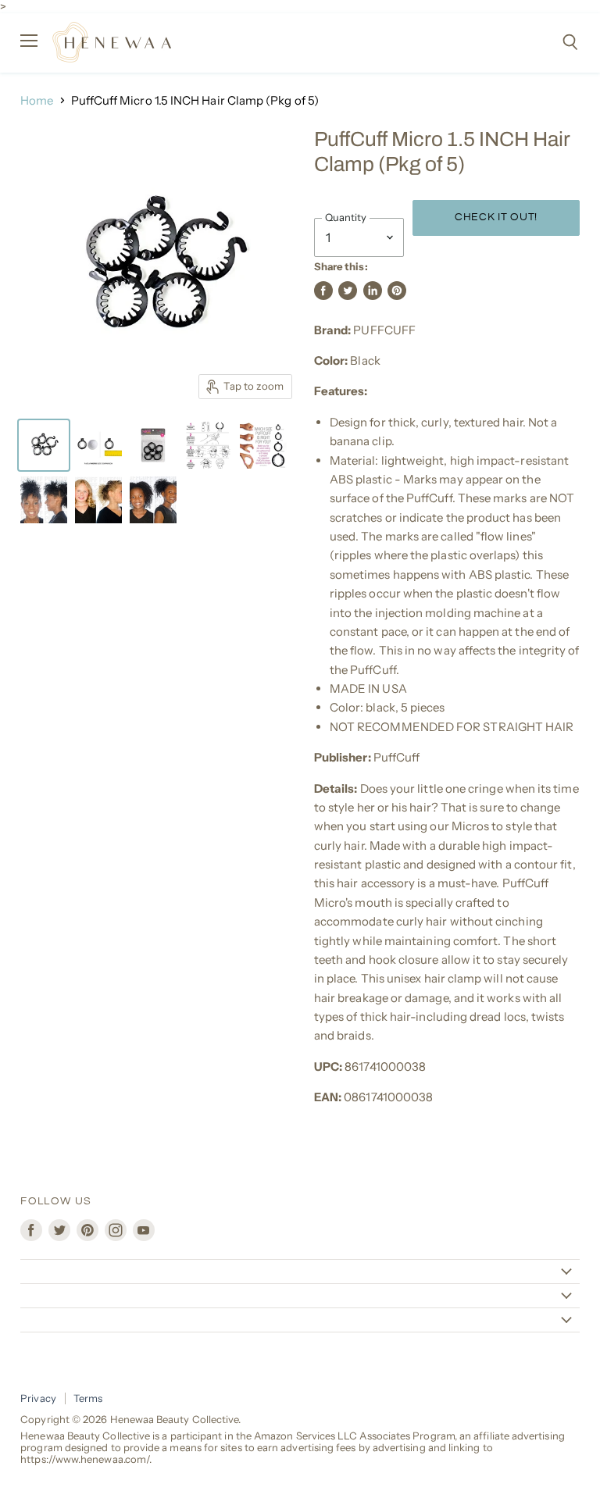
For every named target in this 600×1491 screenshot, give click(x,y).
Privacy (38, 1398)
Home (36, 100)
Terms (87, 1398)
